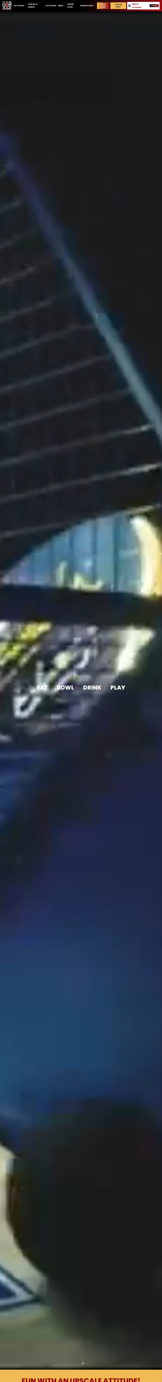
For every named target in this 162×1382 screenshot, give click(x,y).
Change (154, 6)
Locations (50, 5)
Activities (20, 5)
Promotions (87, 5)
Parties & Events (32, 5)
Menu (61, 5)
